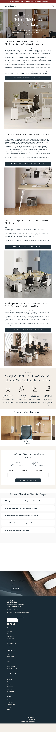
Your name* (10, 470)
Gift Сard (9, 646)
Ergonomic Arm (10, 641)
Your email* (24, 470)
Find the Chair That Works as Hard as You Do (28, 78)
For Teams (9, 677)
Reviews (9, 684)
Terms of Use (32, 719)
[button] (26, 443)
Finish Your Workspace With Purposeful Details (28, 246)
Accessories (10, 664)
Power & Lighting (11, 666)
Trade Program (10, 691)
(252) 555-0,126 (20, 465)
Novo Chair (9, 631)
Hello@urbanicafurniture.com (14, 606)
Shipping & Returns (11, 707)
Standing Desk (10, 638)
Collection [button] (9, 650)
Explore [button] (9, 673)
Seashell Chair (10, 636)
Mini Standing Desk (11, 643)
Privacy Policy (31, 717)
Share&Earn (10, 686)
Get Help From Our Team (28, 480)
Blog (8, 681)
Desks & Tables (10, 656)
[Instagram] (13, 624)
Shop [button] (8, 628)
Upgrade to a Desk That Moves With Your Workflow (28, 163)
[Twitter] (11, 624)
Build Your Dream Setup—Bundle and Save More (28, 329)
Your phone (39, 470)
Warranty (9, 709)
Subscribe (16, 588)
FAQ (8, 699)
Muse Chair (9, 634)
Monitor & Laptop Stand (13, 669)
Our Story (9, 679)
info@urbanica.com (40, 465)
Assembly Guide (11, 704)
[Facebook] (8, 624)
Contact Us (10, 702)
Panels (8, 661)
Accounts (9, 689)
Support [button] (9, 696)
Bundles (9, 659)
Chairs (8, 654)
